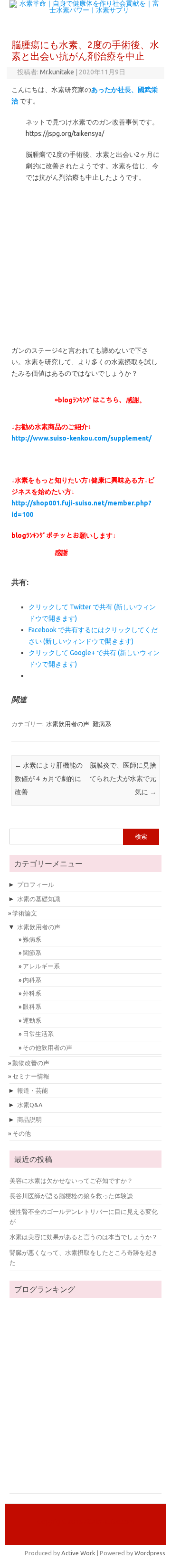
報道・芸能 (32, 1090)
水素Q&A (29, 1104)
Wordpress (149, 1553)
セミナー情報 (30, 1076)
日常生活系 (38, 1033)
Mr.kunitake (57, 72)
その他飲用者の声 (47, 1047)
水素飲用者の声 (67, 723)
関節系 (32, 952)
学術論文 (24, 913)
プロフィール (35, 884)
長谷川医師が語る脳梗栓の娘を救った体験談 (71, 1195)
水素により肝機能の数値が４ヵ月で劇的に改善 (49, 778)
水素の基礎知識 (38, 898)
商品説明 (29, 1119)
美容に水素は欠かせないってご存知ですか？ (71, 1180)
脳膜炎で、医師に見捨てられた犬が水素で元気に (123, 778)
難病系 (102, 723)
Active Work (78, 1553)
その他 (21, 1133)
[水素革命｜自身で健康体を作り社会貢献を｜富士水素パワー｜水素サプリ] (86, 10)
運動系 (32, 1020)
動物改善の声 (30, 1062)
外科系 (32, 993)
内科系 (32, 979)
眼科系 (32, 1006)
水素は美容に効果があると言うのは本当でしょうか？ (84, 1236)
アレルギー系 (41, 966)
